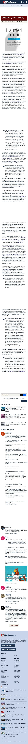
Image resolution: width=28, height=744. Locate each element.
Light (25, 740)
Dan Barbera (3, 675)
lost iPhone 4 (11, 156)
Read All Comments (14, 625)
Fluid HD (19, 740)
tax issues (20, 242)
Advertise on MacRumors (8, 649)
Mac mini (4, 5)
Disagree (15, 504)
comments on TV (10, 63)
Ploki (6, 536)
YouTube (5, 687)
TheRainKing (8, 594)
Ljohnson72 (8, 526)
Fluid (16, 740)
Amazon (11, 371)
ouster (15, 239)
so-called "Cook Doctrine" (16, 101)
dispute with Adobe (12, 161)
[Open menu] (1, 2)
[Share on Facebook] (24, 395)
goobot (7, 606)
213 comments (5, 394)
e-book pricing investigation (14, 240)
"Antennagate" (17, 156)
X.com (4, 658)
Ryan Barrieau (16, 675)
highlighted (22, 196)
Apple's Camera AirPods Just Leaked (13, 695)
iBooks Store (22, 371)
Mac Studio (11, 5)
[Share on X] (21, 395)
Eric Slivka (21, 21)
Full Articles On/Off (11, 740)
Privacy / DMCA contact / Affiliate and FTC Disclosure (10, 736)
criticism (22, 240)
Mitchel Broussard (4, 665)
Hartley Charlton (4, 670)
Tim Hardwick (16, 665)
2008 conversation (9, 92)
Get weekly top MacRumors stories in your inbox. (14, 398)
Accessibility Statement (5, 738)
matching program (17, 186)
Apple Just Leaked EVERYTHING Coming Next (15, 699)
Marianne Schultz (17, 670)
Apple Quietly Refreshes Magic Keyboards (15, 422)
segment (6, 158)
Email (2, 658)
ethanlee (7, 586)
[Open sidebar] (26, 2)
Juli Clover (3, 660)
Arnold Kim (3, 655)
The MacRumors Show (10, 711)
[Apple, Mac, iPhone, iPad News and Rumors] (10, 3)
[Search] (24, 2)
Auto (22, 740)
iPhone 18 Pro (20, 5)
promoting (18, 183)
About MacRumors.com (8, 645)
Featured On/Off (4, 740)
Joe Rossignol (16, 660)
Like (12, 504)
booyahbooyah (8, 432)
